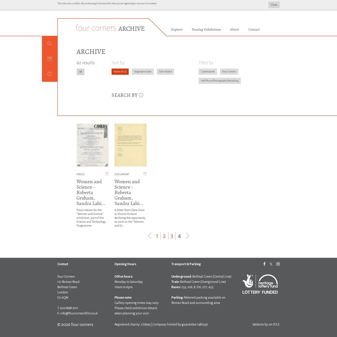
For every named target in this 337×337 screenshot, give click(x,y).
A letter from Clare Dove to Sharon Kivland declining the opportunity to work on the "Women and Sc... (129, 218)
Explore (177, 29)
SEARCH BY (125, 95)
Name (117, 71)
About (234, 29)
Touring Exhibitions (206, 29)
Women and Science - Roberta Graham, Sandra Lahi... (91, 192)
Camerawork (208, 71)
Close (274, 5)
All (80, 71)
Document (121, 174)
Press (80, 174)
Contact (254, 29)
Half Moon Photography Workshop (220, 80)
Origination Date (143, 71)
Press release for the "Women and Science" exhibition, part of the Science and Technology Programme (91, 218)
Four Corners (229, 71)
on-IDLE (274, 324)
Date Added (165, 71)
